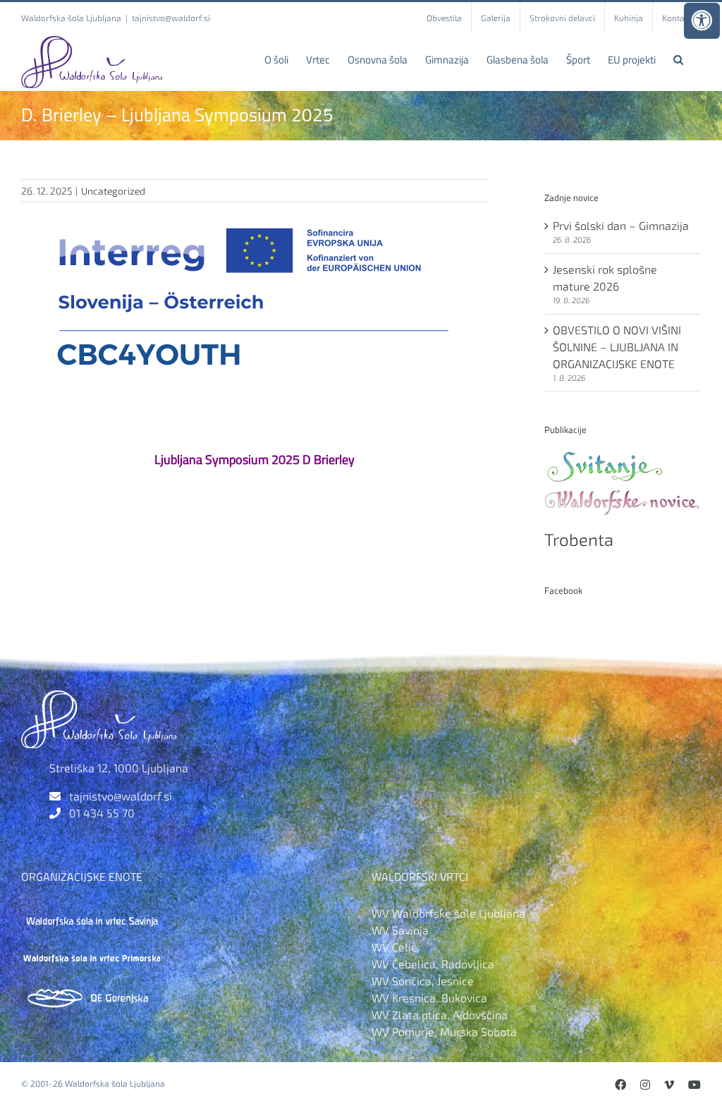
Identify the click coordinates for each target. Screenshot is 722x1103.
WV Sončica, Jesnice (423, 980)
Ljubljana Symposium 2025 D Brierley (254, 459)
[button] (678, 59)
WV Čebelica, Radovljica (433, 963)
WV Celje (394, 946)
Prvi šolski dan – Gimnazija (621, 225)
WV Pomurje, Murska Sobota (444, 1031)
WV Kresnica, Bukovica (429, 997)
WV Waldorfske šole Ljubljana (448, 913)
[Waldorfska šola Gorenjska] (91, 992)
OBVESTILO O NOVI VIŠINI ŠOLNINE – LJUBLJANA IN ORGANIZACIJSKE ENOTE (617, 346)
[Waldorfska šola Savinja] (91, 913)
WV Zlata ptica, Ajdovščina (440, 1014)
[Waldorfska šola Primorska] (91, 952)
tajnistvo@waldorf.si (171, 18)
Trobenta (578, 539)
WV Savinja (400, 930)
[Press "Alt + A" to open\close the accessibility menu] (702, 21)
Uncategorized (113, 191)
